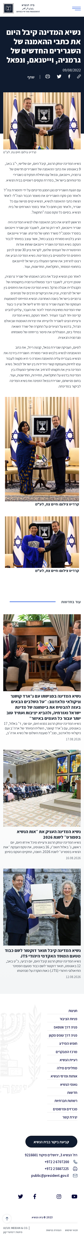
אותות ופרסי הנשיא (64, 1076)
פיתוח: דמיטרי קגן (12, 1232)
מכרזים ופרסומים (65, 1109)
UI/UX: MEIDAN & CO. (15, 1228)
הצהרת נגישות (53, 1230)
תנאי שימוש (71, 1230)
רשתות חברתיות (65, 1100)
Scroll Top (6, 1218)
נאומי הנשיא (68, 1084)
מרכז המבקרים (66, 1051)
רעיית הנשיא (68, 1060)
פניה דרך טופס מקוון (63, 1035)
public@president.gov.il (50, 1175)
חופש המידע (68, 1043)
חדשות (72, 1092)
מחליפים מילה (67, 1068)
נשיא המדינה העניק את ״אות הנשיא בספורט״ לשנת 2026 (49, 834)
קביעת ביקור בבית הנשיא (51, 1142)
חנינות (72, 1010)
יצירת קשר (69, 1117)
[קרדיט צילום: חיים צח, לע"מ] (42, 113)
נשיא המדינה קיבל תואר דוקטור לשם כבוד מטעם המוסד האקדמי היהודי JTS (43, 953)
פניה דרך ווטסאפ (65, 1027)
